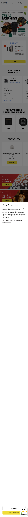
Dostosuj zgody (14, 508)
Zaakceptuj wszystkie (14, 512)
